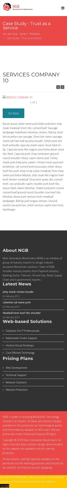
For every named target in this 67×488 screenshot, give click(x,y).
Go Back (13, 113)
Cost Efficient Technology (19, 352)
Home (22, 34)
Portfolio (35, 34)
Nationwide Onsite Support (21, 338)
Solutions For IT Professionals (22, 330)
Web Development (16, 367)
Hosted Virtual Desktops (19, 345)
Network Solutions (16, 382)
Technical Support (15, 375)
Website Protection (16, 389)
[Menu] (62, 8)
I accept (4, 485)
